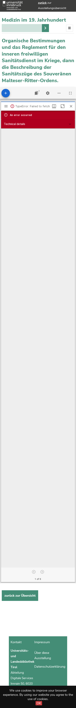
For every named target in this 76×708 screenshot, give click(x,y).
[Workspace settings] (47, 93)
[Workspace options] (59, 93)
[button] (38, 124)
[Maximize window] (62, 106)
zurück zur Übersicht (20, 595)
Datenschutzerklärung (49, 666)
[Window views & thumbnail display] (54, 106)
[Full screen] (70, 93)
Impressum (42, 642)
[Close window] (71, 106)
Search (45, 28)
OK (39, 703)
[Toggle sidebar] (6, 106)
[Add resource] (5, 93)
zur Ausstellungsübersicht (52, 5)
